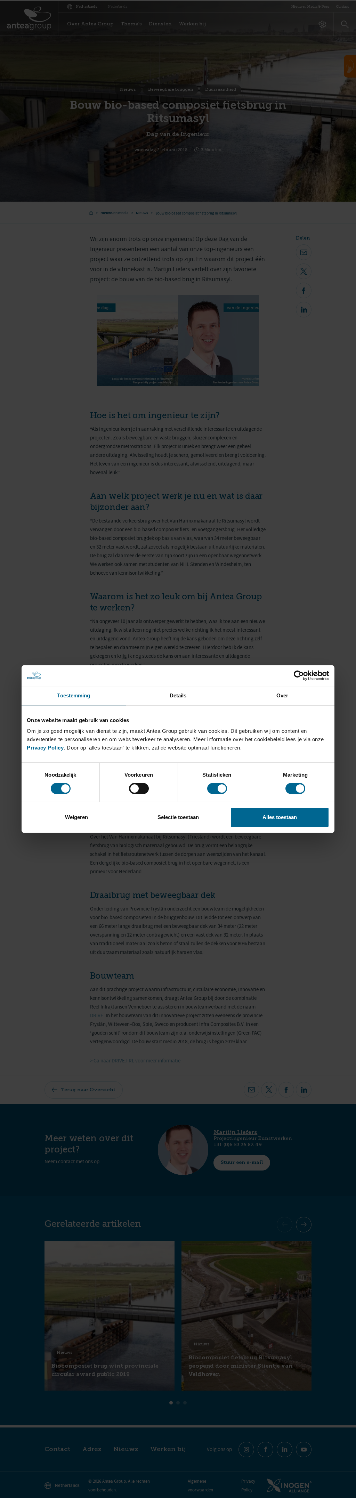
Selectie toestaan (178, 817)
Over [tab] (282, 695)
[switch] (139, 788)
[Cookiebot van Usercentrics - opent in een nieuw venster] (298, 675)
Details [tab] (178, 695)
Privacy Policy (45, 748)
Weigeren (76, 817)
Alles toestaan (279, 817)
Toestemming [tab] (73, 695)
